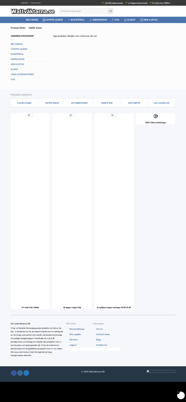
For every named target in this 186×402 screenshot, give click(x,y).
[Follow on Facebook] (14, 373)
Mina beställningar (76, 329)
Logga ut (73, 345)
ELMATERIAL (78, 20)
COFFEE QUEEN (54, 20)
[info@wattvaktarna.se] (12, 3)
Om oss (99, 329)
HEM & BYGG (150, 20)
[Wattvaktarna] (33, 11)
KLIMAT (131, 20)
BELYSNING (32, 20)
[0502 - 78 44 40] (17, 3)
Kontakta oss (101, 345)
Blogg (98, 340)
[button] (169, 11)
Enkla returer (36, 3)
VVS (117, 20)
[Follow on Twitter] (26, 373)
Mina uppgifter (75, 334)
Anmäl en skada (103, 334)
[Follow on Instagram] (20, 373)
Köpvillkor (24, 3)
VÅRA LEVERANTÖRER (22, 74)
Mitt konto (73, 340)
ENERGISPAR (100, 20)
